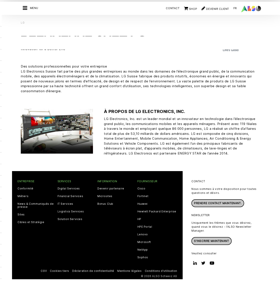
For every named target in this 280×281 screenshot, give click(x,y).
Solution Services (70, 219)
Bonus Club (105, 203)
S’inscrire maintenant (211, 241)
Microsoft (144, 242)
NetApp (142, 249)
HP (139, 219)
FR (235, 8)
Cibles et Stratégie (31, 222)
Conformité (25, 188)
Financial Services (70, 196)
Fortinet (143, 196)
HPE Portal (144, 226)
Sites (21, 214)
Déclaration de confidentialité (93, 270)
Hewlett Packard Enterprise (157, 211)
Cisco (141, 188)
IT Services (66, 203)
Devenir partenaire (110, 188)
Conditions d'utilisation (161, 270)
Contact (172, 8)
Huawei (142, 203)
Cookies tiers (59, 270)
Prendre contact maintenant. (218, 203)
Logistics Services (71, 211)
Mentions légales (129, 270)
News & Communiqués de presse (36, 205)
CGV (44, 270)
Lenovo (142, 234)
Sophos (142, 257)
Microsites (104, 196)
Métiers (23, 196)
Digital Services (69, 188)
